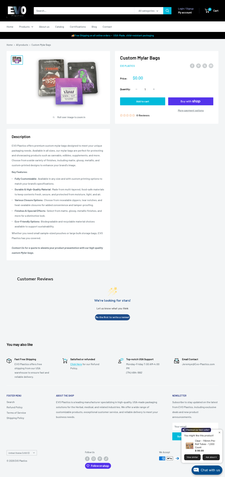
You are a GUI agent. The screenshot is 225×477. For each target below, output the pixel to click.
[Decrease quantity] (136, 89)
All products (22, 44)
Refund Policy (15, 407)
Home (10, 26)
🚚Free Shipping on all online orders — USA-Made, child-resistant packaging (112, 35)
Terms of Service (16, 412)
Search (11, 401)
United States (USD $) (18, 452)
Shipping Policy (15, 417)
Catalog (59, 26)
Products (24, 26)
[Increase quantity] (153, 89)
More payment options (191, 110)
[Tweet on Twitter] (204, 65)
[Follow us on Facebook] (87, 458)
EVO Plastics (127, 65)
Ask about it (211, 457)
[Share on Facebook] (192, 65)
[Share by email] (211, 65)
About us (44, 26)
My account (185, 12)
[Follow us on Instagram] (93, 458)
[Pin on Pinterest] (198, 65)
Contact (107, 26)
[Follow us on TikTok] (106, 458)
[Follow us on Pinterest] (100, 458)
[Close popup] (219, 432)
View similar (192, 457)
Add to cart (142, 101)
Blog (94, 26)
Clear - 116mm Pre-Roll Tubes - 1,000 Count (205, 444)
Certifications (78, 26)
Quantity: (125, 89)
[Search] (167, 10)
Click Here (76, 364)
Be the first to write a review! (112, 317)
